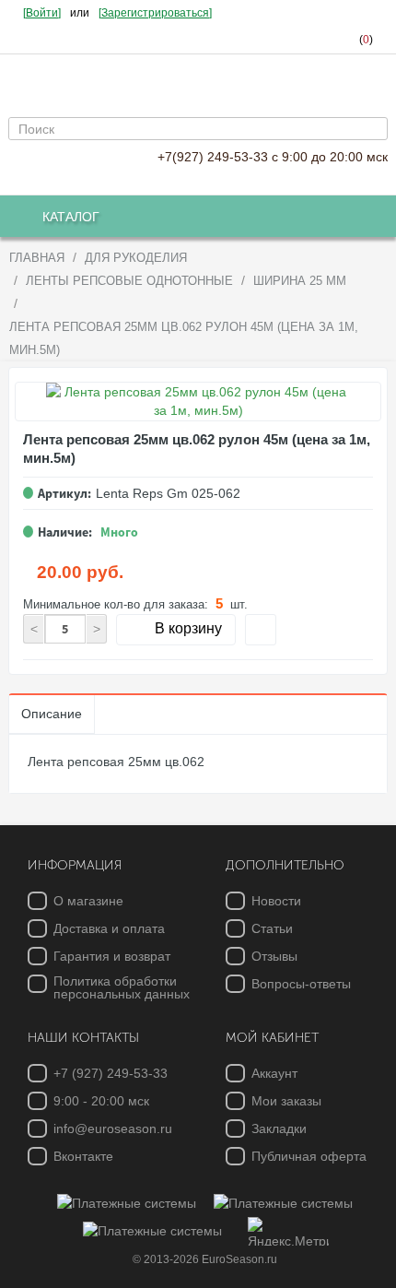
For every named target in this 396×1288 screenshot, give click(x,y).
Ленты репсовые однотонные (129, 281)
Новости (276, 900)
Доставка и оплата (109, 928)
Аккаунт (274, 1073)
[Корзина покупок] (293, 40)
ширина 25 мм (299, 281)
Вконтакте (83, 1156)
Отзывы (274, 956)
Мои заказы (286, 1100)
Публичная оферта (309, 1156)
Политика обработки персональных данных (121, 987)
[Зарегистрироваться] (155, 12)
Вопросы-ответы (301, 983)
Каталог (70, 216)
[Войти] (42, 12)
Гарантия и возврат (111, 956)
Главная (36, 258)
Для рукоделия (136, 258)
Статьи (272, 928)
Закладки (279, 1128)
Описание (51, 713)
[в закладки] (260, 629)
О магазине (88, 900)
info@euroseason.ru (112, 1128)
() (366, 39)
